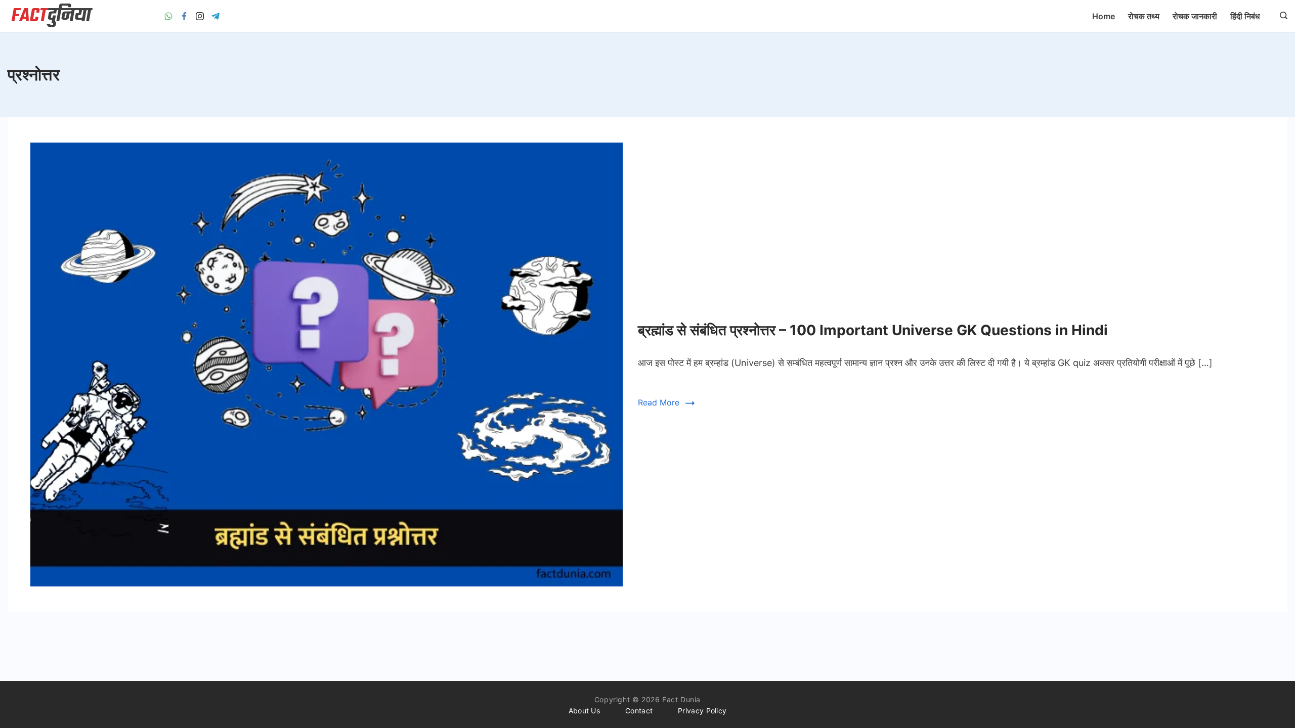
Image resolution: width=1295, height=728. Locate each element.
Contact (639, 710)
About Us (584, 710)
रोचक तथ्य (1143, 16)
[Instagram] (200, 16)
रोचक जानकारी (1195, 16)
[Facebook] (184, 16)
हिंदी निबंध (1245, 16)
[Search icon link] (1281, 16)
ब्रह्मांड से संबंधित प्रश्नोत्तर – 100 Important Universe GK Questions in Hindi (873, 330)
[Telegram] (215, 16)
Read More (658, 402)
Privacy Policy (702, 710)
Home (1103, 16)
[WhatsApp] (168, 16)
